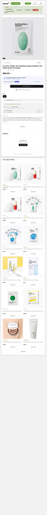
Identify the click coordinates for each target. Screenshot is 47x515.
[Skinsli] (6, 3)
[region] (23, 38)
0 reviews (12, 70)
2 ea (4, 96)
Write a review (23, 144)
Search (28, 3)
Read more (22, 126)
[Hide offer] (40, 10)
